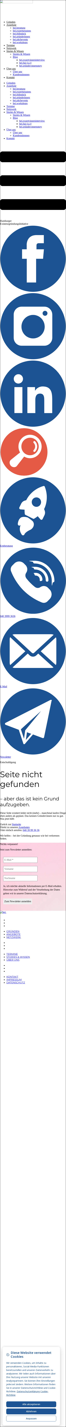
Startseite (16, 824)
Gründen (10, 22)
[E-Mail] (33, 683)
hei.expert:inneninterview (32, 60)
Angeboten (24, 827)
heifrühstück (19, 33)
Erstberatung (6, 545)
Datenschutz (15, 971)
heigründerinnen (21, 36)
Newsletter (5, 756)
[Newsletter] (33, 754)
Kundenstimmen (21, 74)
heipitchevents (20, 39)
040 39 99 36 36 (31, 830)
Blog (15, 57)
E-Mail (3, 686)
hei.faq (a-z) (25, 62)
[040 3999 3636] (33, 613)
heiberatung (19, 27)
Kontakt (10, 77)
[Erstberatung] (33, 542)
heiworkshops (20, 42)
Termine (10, 45)
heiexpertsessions (22, 30)
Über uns (11, 68)
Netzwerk (11, 48)
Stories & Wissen (15, 51)
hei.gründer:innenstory (30, 65)
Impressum (14, 968)
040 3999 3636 (7, 616)
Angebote (11, 25)
